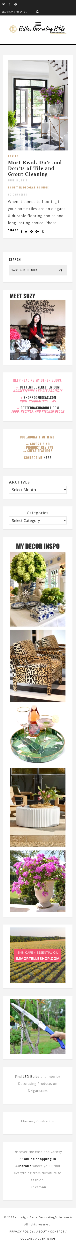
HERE (47, 457)
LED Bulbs (31, 1076)
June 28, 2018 (17, 180)
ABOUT (41, 1231)
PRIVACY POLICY (21, 1231)
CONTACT (57, 1231)
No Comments (17, 194)
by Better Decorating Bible (28, 187)
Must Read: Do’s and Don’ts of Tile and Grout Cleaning (35, 168)
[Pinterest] (17, 4)
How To (13, 156)
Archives (19, 482)
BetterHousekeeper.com (40, 387)
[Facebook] (11, 4)
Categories (38, 512)
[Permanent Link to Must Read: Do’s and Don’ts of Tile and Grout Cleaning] (38, 149)
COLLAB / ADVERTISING (37, 1238)
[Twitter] (5, 4)
